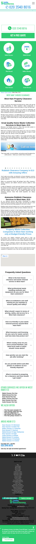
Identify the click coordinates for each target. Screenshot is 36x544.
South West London (18, 473)
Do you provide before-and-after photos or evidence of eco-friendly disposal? (17, 365)
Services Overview (18, 491)
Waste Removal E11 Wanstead (10, 430)
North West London (18, 474)
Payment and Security (18, 487)
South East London (18, 472)
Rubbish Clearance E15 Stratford (10, 441)
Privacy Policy (18, 479)
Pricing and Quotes (18, 488)
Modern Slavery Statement (18, 486)
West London (18, 467)
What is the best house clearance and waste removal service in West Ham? (17, 279)
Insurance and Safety (17, 484)
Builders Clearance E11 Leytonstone (11, 428)
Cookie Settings (5, 537)
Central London (18, 476)
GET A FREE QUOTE (18, 35)
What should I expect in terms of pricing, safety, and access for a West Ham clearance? (17, 313)
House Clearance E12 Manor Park (10, 427)
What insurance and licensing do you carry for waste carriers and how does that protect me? (17, 334)
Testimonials (18, 466)
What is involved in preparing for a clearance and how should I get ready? (17, 376)
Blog (18, 465)
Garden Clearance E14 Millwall (10, 435)
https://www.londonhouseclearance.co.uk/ (19, 519)
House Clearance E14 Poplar (9, 434)
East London (17, 470)
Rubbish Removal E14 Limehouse (10, 437)
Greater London (17, 477)
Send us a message (26, 498)
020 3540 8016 (20, 7)
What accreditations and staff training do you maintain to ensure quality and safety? (17, 302)
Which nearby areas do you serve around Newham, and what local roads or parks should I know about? (17, 345)
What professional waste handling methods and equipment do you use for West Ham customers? (17, 291)
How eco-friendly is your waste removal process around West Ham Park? (16, 323)
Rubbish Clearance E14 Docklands (11, 439)
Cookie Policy (18, 483)
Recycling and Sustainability (18, 490)
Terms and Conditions (18, 480)
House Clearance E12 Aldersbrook (11, 425)
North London (18, 469)
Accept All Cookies (9, 539)
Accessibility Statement (18, 481)
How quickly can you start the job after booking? (17, 356)
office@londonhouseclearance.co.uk (20, 517)
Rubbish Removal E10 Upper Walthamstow (13, 432)
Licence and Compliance (17, 493)
